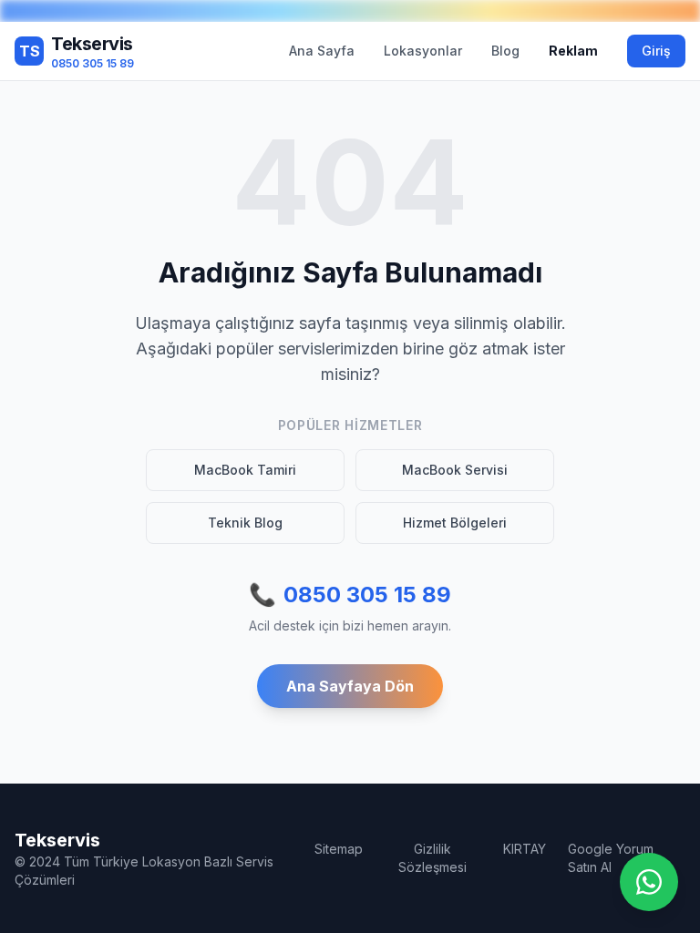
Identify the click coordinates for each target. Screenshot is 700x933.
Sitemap (338, 848)
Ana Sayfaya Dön (350, 686)
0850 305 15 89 (350, 594)
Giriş (656, 50)
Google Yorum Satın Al (611, 858)
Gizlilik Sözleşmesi (432, 858)
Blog (505, 50)
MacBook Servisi (455, 469)
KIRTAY (524, 848)
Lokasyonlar (423, 50)
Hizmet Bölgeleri (455, 522)
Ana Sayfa (322, 50)
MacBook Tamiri (245, 469)
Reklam (573, 50)
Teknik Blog (245, 522)
